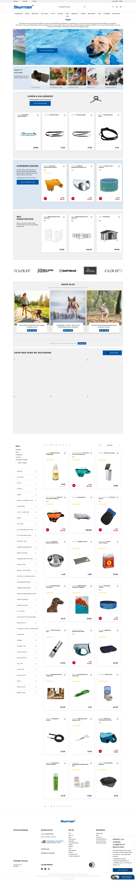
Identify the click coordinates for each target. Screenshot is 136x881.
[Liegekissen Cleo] (80, 543)
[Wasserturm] (107, 676)
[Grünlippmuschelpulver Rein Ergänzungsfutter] (82, 782)
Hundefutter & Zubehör (22, 459)
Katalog (71, 844)
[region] (68, 133)
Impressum (99, 837)
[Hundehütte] (107, 218)
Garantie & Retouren (101, 839)
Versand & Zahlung (101, 841)
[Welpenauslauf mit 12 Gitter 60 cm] (81, 236)
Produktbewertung (73, 843)
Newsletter (71, 841)
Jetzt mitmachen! (123, 870)
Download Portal (73, 854)
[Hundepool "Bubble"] (108, 605)
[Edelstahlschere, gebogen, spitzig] (82, 738)
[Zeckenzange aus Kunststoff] (82, 693)
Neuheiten (18, 449)
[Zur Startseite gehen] (23, 7)
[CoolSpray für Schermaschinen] (55, 782)
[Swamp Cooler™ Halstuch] (109, 185)
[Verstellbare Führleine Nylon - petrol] (27, 134)
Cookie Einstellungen (74, 856)
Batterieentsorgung (101, 843)
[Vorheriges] (14, 47)
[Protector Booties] (108, 516)
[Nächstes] (122, 47)
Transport (18, 457)
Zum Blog (82, 343)
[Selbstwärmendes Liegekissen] (55, 693)
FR (120, 1)
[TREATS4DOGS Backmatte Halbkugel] (82, 605)
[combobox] (69, 7)
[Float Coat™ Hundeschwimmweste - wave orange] (54, 185)
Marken (71, 846)
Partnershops (72, 839)
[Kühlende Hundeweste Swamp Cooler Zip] (81, 185)
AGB (97, 835)
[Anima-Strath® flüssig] (108, 560)
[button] (15, 270)
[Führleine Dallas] (52, 117)
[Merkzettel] (113, 6)
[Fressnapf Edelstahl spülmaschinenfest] (55, 560)
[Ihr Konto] (117, 6)
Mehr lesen (32, 330)
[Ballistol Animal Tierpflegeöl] (55, 472)
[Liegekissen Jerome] (108, 649)
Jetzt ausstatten (28, 182)
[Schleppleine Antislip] (55, 738)
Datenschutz (99, 833)
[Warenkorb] (121, 6)
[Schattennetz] (80, 499)
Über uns (71, 835)
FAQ (70, 833)
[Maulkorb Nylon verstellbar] (55, 605)
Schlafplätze (19, 454)
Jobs (70, 848)
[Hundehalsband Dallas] (108, 134)
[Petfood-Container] (107, 455)
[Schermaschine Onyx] (55, 649)
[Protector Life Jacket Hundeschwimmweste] (82, 472)
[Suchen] (85, 7)
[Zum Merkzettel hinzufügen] (37, 115)
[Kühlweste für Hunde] (82, 649)
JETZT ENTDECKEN (40, 103)
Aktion (17, 452)
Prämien (71, 852)
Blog (70, 837)
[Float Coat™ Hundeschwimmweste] (108, 738)
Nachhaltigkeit (72, 850)
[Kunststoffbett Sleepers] (108, 782)
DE (121, 1)
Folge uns (113, 352)
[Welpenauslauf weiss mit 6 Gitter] (54, 236)
